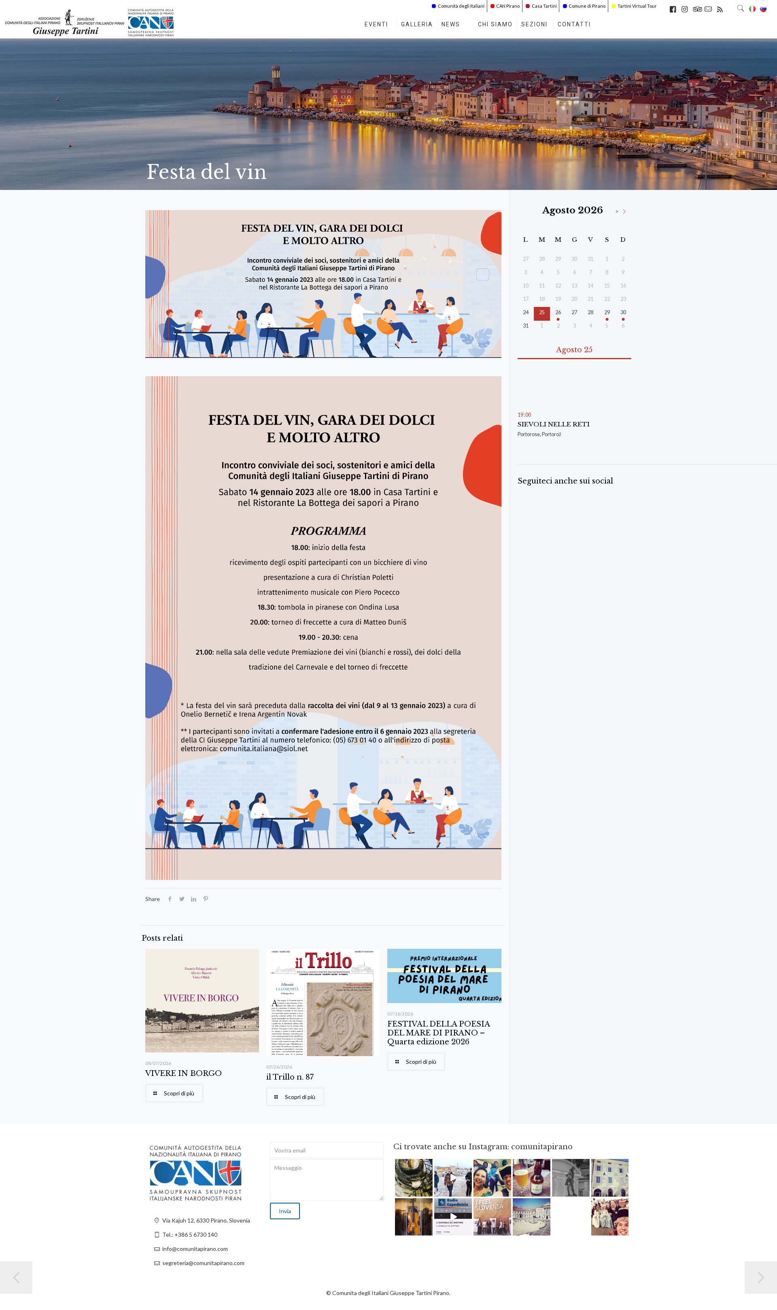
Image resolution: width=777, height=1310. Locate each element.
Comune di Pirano (587, 6)
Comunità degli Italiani (461, 6)
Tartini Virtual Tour (637, 6)
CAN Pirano (508, 6)
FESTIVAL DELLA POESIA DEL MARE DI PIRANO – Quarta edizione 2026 (438, 1033)
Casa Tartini (544, 6)
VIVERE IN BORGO (183, 1073)
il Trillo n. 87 (290, 1077)
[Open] (414, 1178)
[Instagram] (428, 1191)
